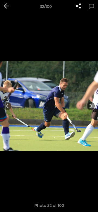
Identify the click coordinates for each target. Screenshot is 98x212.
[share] (78, 6)
